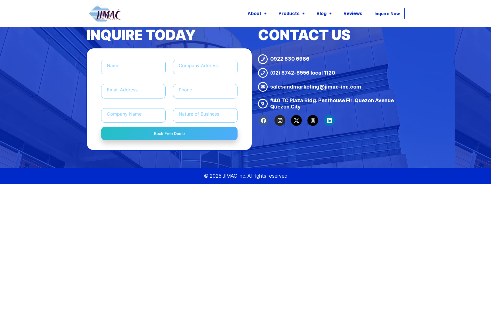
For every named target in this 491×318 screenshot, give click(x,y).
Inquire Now (387, 13)
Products (288, 13)
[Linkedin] (329, 120)
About (254, 13)
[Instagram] (279, 120)
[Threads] (312, 120)
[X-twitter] (296, 120)
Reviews (353, 13)
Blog (321, 13)
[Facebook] (263, 120)
